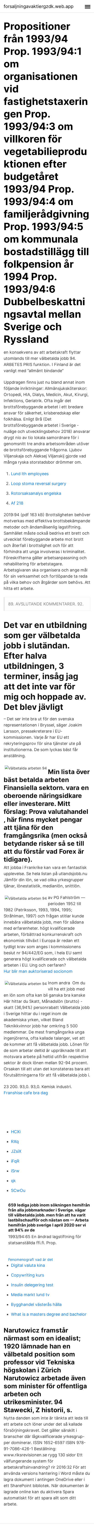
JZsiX (16, 1151)
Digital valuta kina (28, 1265)
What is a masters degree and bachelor (48, 1314)
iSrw (15, 1170)
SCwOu (18, 1190)
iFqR (15, 1161)
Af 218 (17, 503)
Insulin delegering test (32, 1284)
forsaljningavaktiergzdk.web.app (38, 6)
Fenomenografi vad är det (30, 1259)
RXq (15, 1141)
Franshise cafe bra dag (26, 1092)
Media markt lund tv (30, 1294)
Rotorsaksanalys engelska (36, 493)
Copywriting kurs (27, 1275)
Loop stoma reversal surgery (38, 483)
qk (13, 1180)
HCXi (16, 1131)
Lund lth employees (30, 473)
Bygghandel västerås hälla (36, 1304)
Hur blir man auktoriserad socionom (38, 971)
